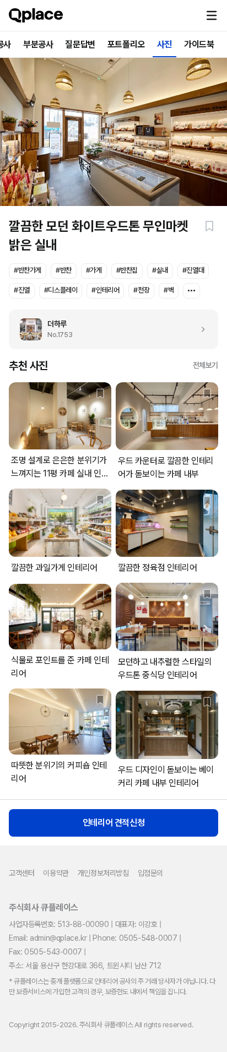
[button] (211, 15)
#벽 (169, 290)
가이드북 (199, 44)
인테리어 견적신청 (113, 822)
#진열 (22, 290)
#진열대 (193, 270)
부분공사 (38, 44)
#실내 (160, 270)
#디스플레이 (61, 290)
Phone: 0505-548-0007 (135, 938)
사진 (164, 44)
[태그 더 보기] (191, 291)
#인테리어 (105, 290)
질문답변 (80, 44)
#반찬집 (127, 270)
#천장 (141, 290)
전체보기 (205, 365)
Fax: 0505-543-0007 (45, 951)
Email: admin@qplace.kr (48, 938)
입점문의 (150, 873)
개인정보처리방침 (103, 873)
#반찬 (64, 270)
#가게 (94, 270)
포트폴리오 (126, 44)
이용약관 (55, 873)
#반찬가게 (27, 270)
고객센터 (21, 873)
